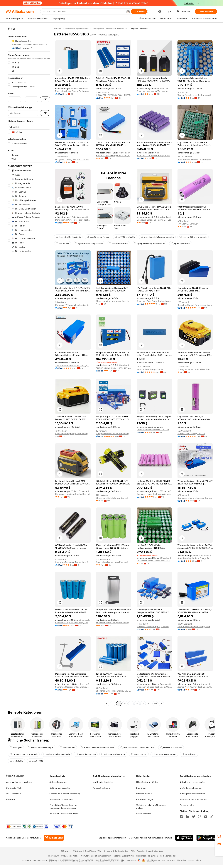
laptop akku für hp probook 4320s (151, 244)
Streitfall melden (144, 793)
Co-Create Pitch (14, 788)
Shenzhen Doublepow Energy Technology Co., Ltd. (154, 155)
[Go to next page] (161, 703)
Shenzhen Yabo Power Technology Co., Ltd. (154, 301)
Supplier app (105, 838)
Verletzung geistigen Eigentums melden (151, 806)
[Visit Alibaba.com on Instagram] (199, 816)
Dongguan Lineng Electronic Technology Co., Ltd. (73, 159)
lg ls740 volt (64, 244)
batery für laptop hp (87, 754)
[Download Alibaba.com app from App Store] (184, 838)
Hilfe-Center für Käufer (147, 782)
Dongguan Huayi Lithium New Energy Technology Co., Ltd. (195, 369)
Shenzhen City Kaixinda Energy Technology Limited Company (195, 558)
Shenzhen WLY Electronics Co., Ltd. (112, 301)
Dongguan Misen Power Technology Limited (113, 433)
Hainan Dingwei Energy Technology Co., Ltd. (113, 155)
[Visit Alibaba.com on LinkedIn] (187, 816)
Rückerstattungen (145, 799)
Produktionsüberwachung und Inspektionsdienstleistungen (63, 806)
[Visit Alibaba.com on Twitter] (193, 816)
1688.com (77, 851)
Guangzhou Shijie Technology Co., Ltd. (154, 560)
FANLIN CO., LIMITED (187, 224)
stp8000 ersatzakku (126, 237)
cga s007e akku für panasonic (90, 244)
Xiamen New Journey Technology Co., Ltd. (195, 95)
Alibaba (57, 28)
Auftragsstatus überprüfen (192, 793)
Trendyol (141, 851)
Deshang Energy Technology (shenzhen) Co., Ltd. (154, 494)
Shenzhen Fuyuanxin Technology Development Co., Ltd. (73, 562)
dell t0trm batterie (120, 244)
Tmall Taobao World (94, 851)
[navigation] (29, 366)
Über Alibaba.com (15, 776)
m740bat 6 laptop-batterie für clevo (99, 748)
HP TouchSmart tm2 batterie (25, 754)
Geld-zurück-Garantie (59, 788)
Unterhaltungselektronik (76, 28)
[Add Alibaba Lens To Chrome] (54, 838)
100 (155, 704)
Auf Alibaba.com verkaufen (192, 782)
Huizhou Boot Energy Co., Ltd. (151, 369)
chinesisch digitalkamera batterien (159, 237)
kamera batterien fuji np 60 (42, 748)
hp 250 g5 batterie (182, 244)
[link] (219, 836)
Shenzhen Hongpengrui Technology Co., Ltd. (73, 433)
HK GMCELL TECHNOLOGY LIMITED (113, 95)
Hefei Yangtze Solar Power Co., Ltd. (153, 429)
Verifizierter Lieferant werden (193, 799)
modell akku (18, 761)
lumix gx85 (17, 748)
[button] (128, 11)
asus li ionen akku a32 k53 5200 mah (138, 748)
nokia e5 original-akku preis (58, 754)
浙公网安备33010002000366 (161, 860)
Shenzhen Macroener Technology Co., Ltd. (154, 91)
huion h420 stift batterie (114, 754)
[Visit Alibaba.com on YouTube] (206, 816)
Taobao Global (121, 851)
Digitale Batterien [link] (139, 28)
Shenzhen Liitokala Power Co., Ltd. (112, 498)
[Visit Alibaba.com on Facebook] (181, 816)
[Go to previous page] (106, 703)
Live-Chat (140, 788)
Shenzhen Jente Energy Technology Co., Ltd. (113, 622)
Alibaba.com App (163, 838)
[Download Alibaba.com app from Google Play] (206, 838)
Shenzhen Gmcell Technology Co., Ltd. (113, 691)
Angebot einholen (101, 788)
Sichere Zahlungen (58, 782)
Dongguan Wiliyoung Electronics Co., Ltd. (73, 305)
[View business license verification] (138, 860)
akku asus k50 (69, 748)
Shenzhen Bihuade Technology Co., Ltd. (154, 687)
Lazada (109, 851)
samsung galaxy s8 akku (165, 754)
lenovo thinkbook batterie (70, 237)
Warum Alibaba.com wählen (19, 782)
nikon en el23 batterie (172, 748)
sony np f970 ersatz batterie (194, 237)
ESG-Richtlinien (13, 793)
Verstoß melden (143, 813)
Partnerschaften (187, 805)
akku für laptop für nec (99, 237)
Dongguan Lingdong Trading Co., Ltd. (154, 220)
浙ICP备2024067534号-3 (189, 860)
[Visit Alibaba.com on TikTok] (212, 816)
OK (45, 99)
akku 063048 (37, 761)
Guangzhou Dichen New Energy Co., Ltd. (113, 562)
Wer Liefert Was (155, 851)
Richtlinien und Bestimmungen (64, 813)
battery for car (140, 754)
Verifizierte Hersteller (103, 782)
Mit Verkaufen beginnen (191, 788)
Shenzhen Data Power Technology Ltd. (195, 159)
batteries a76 (190, 754)
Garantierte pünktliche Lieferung (64, 793)
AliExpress (66, 851)
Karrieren (10, 799)
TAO (133, 851)
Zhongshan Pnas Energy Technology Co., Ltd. (73, 91)
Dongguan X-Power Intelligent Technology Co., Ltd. (73, 220)
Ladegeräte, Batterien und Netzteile (110, 28)
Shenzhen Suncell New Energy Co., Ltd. (195, 305)
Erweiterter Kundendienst (61, 799)
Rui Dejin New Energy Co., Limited (153, 626)
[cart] (169, 12)
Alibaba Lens (12, 838)
